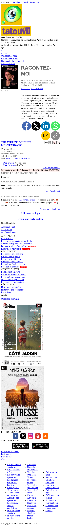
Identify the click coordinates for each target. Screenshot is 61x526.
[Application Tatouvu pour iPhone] (20, 449)
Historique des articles (11, 287)
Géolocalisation (18, 264)
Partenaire (34, 2)
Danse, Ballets (30, 516)
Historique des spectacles (12, 290)
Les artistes (6, 292)
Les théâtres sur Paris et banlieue (12, 482)
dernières (28, 243)
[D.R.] (9, 88)
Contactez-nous (8, 63)
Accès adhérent (53, 191)
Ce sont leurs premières (11, 243)
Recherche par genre (10, 256)
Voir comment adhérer (50, 209)
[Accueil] (11, 24)
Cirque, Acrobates (31, 496)
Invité (25, 2)
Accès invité (6, 229)
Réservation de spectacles (14, 465)
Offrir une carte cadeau (31, 218)
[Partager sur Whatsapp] (55, 126)
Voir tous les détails (51, 167)
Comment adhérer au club (12, 61)
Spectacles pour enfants (32, 486)
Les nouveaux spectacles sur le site (16, 241)
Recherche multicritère (11, 259)
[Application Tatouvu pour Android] (40, 449)
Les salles (5, 264)
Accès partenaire (8, 232)
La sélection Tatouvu (10, 272)
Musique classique (31, 511)
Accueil (4, 53)
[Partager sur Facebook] (26, 126)
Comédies (31, 464)
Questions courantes (10, 299)
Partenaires (6, 454)
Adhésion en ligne (30, 213)
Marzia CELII (25, 89)
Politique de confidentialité (52, 501)
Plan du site (6, 456)
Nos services (51, 477)
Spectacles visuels (31, 481)
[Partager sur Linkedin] (45, 126)
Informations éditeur (10, 451)
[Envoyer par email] (45, 135)
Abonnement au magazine (13, 493)
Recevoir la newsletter (11, 249)
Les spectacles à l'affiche (12, 254)
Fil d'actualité (7, 238)
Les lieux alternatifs (10, 266)
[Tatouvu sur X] (22, 438)
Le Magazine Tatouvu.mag (13, 488)
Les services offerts (9, 58)
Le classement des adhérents (13, 274)
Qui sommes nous (9, 56)
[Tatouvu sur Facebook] (15, 438)
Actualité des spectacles (13, 499)
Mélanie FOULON (37, 89)
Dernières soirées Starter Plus (14, 246)
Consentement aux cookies (52, 506)
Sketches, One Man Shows (31, 475)
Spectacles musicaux (31, 506)
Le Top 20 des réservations (13, 277)
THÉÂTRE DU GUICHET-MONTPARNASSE (16, 144)
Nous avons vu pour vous (12, 279)
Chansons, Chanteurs (31, 501)
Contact (4, 459)
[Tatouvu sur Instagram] (29, 438)
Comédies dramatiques (32, 468)
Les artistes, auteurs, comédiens (12, 505)
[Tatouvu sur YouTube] (37, 438)
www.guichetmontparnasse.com (18, 158)
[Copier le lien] (55, 135)
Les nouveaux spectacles (13, 476)
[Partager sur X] (36, 126)
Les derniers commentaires (13, 282)
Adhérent (17, 2)
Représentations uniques (12, 261)
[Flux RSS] (44, 438)
